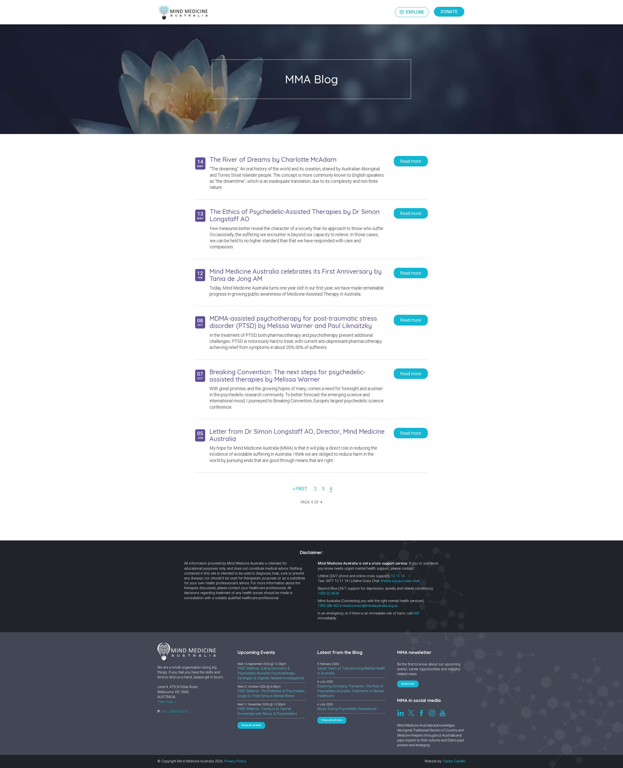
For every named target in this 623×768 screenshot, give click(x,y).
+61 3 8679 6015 (175, 712)
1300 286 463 (328, 606)
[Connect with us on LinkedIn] (400, 713)
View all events (251, 725)
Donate (449, 11)
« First (300, 488)
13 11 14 (398, 576)
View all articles (331, 720)
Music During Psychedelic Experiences (347, 709)
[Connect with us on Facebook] (421, 713)
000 (416, 613)
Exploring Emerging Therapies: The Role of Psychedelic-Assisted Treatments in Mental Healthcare (350, 691)
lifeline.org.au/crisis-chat (400, 581)
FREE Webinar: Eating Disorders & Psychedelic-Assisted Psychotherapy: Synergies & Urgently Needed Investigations (271, 673)
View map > (166, 702)
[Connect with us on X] (411, 713)
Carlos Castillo (454, 761)
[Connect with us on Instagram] (432, 713)
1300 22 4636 (328, 593)
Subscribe (408, 684)
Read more (410, 161)
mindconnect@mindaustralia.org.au (370, 606)
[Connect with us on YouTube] (442, 713)
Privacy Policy (235, 761)
